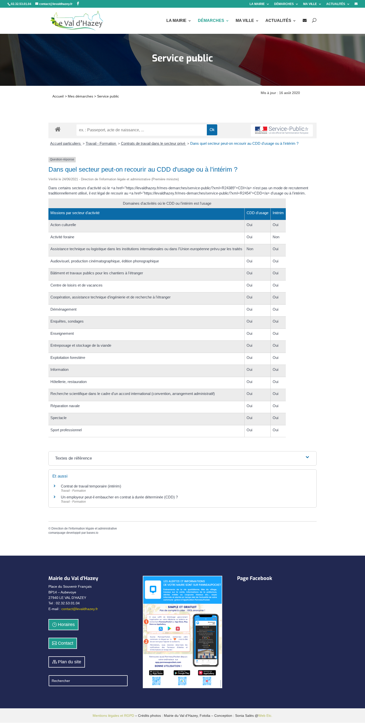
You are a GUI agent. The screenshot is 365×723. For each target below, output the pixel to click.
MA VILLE (310, 4)
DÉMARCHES (284, 4)
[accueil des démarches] (57, 129)
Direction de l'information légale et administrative (84, 528)
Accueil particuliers (66, 143)
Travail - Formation (101, 143)
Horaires (66, 624)
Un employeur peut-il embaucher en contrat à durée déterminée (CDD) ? (119, 497)
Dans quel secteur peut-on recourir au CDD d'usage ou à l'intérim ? (244, 143)
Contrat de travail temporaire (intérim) (91, 486)
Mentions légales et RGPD (113, 716)
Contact (65, 643)
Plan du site (69, 661)
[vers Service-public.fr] (282, 130)
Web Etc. (265, 716)
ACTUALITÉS (335, 4)
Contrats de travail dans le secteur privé (153, 143)
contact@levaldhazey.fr (79, 609)
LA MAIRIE (257, 4)
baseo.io (92, 532)
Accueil (58, 96)
